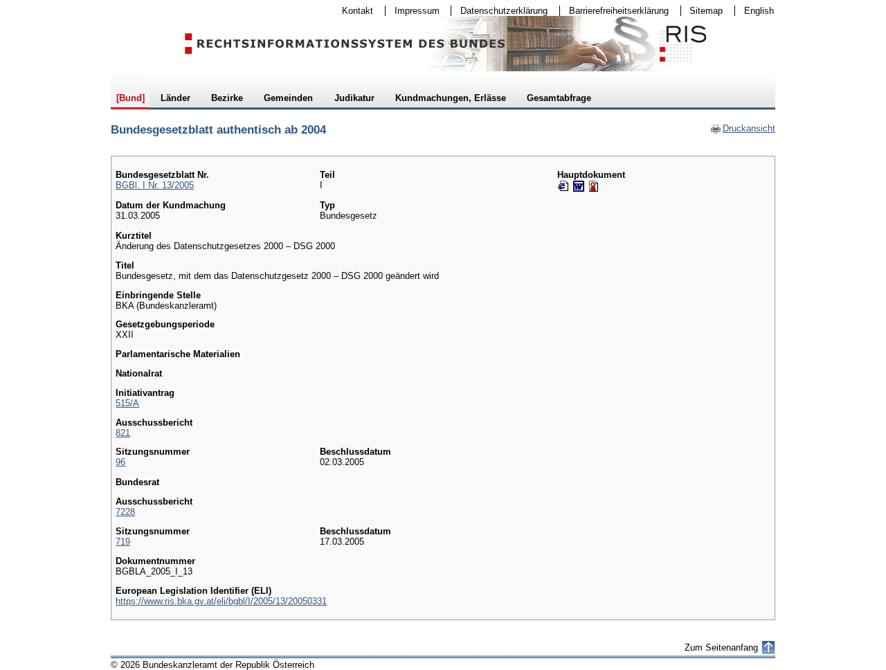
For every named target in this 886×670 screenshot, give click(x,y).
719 (123, 541)
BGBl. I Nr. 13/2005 (155, 185)
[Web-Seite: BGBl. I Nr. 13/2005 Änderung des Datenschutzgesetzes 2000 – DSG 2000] (563, 186)
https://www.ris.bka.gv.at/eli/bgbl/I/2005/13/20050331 (221, 601)
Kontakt (353, 11)
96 (120, 462)
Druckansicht (742, 128)
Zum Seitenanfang (721, 647)
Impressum (413, 11)
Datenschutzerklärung (499, 11)
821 (123, 433)
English (759, 11)
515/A (127, 403)
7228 (125, 512)
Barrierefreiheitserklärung (614, 11)
